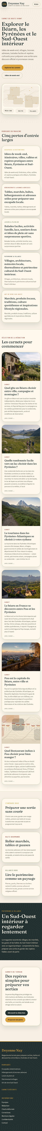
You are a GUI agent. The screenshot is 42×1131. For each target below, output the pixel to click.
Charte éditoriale (8, 1109)
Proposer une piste (15, 1020)
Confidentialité (7, 1119)
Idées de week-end (12, 75)
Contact (5, 1123)
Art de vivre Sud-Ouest (10, 1083)
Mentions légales (8, 1116)
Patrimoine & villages (10, 1079)
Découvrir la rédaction (16, 1013)
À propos (5, 1102)
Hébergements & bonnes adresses (14, 1072)
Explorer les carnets (12, 67)
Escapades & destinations (11, 1069)
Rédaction (5, 1106)
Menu (36, 4)
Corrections (6, 1112)
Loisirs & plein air (8, 1076)
